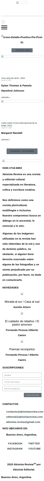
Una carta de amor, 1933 (13, 78)
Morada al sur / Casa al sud (22, 301)
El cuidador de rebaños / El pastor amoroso (22, 323)
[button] (22, 16)
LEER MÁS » (5, 97)
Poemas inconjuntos (22, 349)
